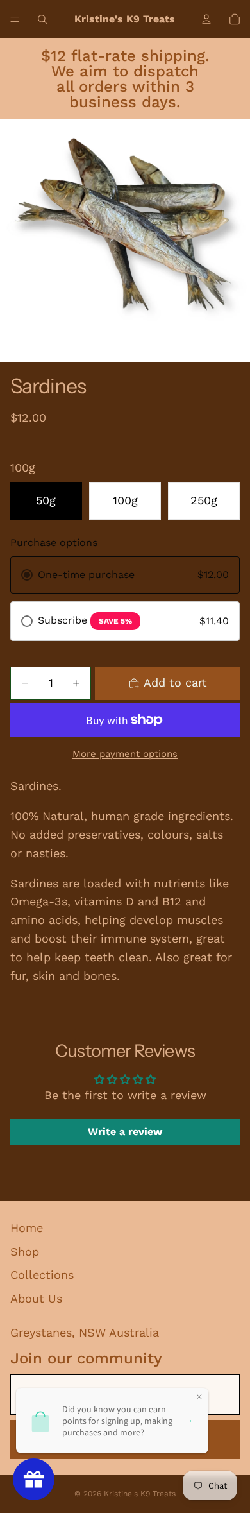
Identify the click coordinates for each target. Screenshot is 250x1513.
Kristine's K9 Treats (140, 1493)
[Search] (42, 19)
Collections (42, 1274)
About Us (36, 1298)
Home (26, 1228)
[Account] (206, 19)
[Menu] (14, 19)
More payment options (125, 754)
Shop (24, 1251)
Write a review (125, 1131)
